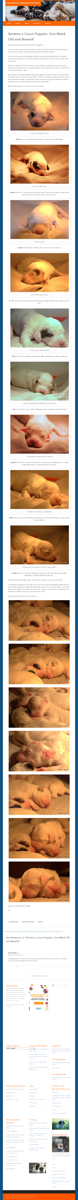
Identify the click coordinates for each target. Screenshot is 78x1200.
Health (27, 23)
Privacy (54, 1167)
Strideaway (32, 1096)
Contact (47, 23)
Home (8, 23)
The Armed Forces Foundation (37, 1099)
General (17, 23)
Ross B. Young (55, 1068)
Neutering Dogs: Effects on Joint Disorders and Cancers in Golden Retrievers (38, 1056)
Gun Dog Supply (56, 1103)
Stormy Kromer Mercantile (59, 1113)
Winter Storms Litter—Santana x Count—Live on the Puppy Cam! (44, 931)
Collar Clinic (55, 1092)
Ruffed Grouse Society (12, 1099)
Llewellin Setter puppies (28, 921)
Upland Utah (32, 1106)
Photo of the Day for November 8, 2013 (16, 931)
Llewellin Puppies (14, 921)
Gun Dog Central (33, 1089)
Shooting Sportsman (11, 1160)
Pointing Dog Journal (11, 1156)
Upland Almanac (10, 1168)
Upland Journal (33, 1102)
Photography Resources (58, 1174)
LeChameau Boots (57, 1106)
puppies (40, 921)
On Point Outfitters (34, 1144)
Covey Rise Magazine (11, 1131)
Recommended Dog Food (59, 1178)
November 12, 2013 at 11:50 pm (16, 955)
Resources (36, 23)
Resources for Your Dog (58, 1171)
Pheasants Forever (11, 1092)
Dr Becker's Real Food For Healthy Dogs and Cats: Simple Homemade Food (61, 1051)
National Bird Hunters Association (15, 1089)
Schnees (54, 1110)
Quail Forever (9, 1096)
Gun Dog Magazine (11, 1147)
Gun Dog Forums (33, 1092)
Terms (53, 1164)
